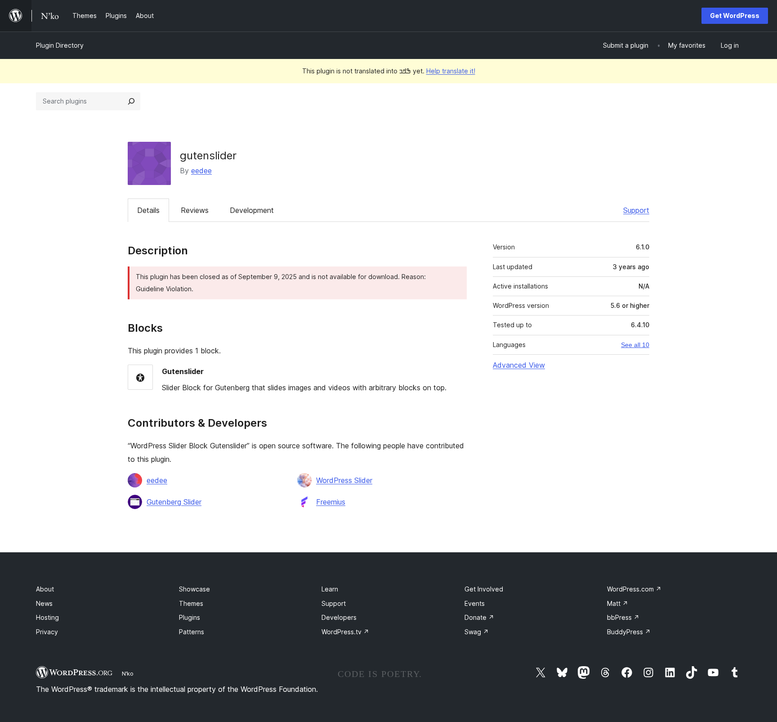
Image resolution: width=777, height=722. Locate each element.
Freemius (330, 501)
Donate (479, 617)
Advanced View (519, 365)
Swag (476, 632)
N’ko (128, 673)
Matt (617, 603)
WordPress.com (634, 589)
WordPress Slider (344, 480)
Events (474, 603)
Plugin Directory (60, 45)
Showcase (194, 589)
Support (636, 210)
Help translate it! (450, 71)
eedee (201, 170)
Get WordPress (734, 15)
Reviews (195, 210)
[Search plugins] (131, 101)
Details (148, 210)
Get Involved (483, 589)
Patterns (191, 632)
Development (252, 210)
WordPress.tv (345, 632)
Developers (339, 617)
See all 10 (635, 344)
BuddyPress (629, 632)
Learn (330, 589)
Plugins (189, 617)
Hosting (47, 617)
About (45, 589)
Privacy (47, 632)
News (44, 603)
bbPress (623, 617)
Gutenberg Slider (174, 501)
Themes (191, 603)
